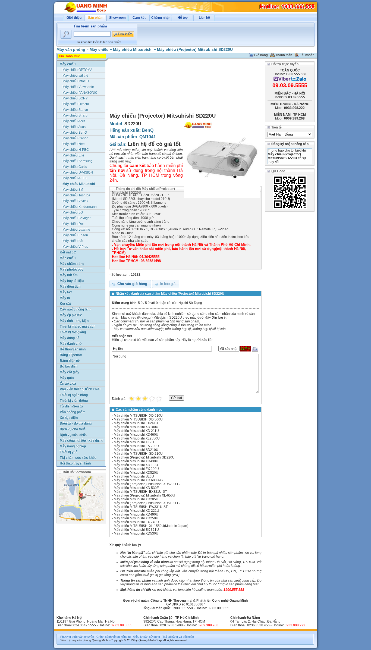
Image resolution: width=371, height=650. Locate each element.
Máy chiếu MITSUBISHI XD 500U (138, 419)
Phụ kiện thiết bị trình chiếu (80, 389)
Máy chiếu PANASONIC (80, 93)
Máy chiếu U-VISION (77, 172)
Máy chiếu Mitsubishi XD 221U (136, 511)
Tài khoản (307, 55)
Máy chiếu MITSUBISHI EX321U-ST (140, 492)
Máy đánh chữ (71, 344)
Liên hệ (204, 18)
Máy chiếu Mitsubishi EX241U (136, 423)
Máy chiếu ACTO (74, 178)
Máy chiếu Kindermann (79, 207)
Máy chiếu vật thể (75, 75)
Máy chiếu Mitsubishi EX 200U (136, 469)
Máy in (65, 298)
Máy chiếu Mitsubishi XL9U (134, 442)
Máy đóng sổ (69, 338)
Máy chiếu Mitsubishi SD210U (136, 450)
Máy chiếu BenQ (74, 132)
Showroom (117, 18)
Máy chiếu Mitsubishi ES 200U (136, 446)
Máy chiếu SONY (75, 98)
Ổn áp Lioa (68, 383)
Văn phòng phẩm (73, 412)
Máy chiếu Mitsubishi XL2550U (137, 438)
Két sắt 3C (68, 252)
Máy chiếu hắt (72, 241)
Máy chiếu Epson (75, 235)
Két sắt (65, 304)
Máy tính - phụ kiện (74, 321)
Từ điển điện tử (71, 406)
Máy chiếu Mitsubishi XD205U (136, 499)
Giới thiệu (74, 18)
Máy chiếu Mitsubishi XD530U (136, 533)
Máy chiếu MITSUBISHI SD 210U (138, 454)
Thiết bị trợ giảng (73, 332)
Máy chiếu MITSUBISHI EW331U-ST (141, 507)
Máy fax (66, 292)
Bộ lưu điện (68, 366)
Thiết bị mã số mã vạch (77, 326)
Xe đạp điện (69, 418)
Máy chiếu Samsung (77, 161)
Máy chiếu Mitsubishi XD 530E (136, 488)
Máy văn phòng (70, 49)
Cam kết (139, 18)
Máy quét (67, 378)
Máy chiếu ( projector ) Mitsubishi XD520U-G (147, 484)
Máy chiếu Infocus (75, 81)
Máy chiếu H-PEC (75, 150)
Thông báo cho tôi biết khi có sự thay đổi (287, 156)
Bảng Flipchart (71, 355)
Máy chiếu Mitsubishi (133, 49)
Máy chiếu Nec (73, 144)
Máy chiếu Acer (73, 121)
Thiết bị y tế (68, 452)
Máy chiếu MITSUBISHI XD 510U (138, 415)
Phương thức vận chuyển (77, 636)
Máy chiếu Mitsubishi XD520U (136, 473)
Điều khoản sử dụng (146, 636)
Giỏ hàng (261, 55)
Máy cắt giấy (69, 372)
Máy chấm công (72, 264)
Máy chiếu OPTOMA (77, 70)
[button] (130, 284)
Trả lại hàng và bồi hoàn (178, 636)
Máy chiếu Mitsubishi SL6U (134, 476)
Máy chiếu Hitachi (75, 104)
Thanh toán (283, 55)
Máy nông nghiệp (73, 446)
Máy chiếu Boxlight (76, 218)
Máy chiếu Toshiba (76, 195)
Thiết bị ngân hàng (74, 395)
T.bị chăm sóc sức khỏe (78, 458)
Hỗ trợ (183, 18)
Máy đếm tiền (70, 286)
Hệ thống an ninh (73, 349)
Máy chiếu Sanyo (75, 110)
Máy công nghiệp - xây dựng (81, 440)
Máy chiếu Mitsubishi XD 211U (136, 431)
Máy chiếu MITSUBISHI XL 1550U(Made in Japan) (151, 526)
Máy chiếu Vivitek (75, 201)
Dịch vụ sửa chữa (73, 435)
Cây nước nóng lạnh (75, 309)
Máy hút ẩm (69, 275)
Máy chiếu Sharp (74, 115)
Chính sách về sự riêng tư (113, 636)
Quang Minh (100, 640)
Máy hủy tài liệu (72, 281)
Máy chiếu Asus (74, 127)
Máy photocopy (71, 269)
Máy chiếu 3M (72, 189)
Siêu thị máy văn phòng (75, 640)
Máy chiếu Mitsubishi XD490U (136, 514)
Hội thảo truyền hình (75, 463)
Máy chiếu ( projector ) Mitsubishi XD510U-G (147, 503)
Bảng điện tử (70, 361)
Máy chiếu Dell (73, 224)
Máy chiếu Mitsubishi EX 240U (136, 522)
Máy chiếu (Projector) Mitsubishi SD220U (195, 49)
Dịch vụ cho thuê (73, 429)
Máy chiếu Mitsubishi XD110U (136, 465)
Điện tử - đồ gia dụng (76, 423)
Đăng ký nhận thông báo (290, 144)
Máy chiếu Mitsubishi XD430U (136, 461)
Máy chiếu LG (72, 212)
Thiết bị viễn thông (74, 401)
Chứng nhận (160, 18)
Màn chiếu (68, 258)
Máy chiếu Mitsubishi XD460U (136, 435)
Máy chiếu (99, 49)
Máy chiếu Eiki (73, 155)
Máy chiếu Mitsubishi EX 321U (136, 530)
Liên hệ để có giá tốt (154, 144)
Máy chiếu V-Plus (75, 247)
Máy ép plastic (71, 315)
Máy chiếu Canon (75, 138)
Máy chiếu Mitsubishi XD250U (136, 518)
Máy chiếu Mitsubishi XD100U (136, 427)
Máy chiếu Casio (74, 167)
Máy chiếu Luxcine (76, 229)
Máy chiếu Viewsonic (78, 87)
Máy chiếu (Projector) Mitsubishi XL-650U (144, 495)
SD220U (132, 123)
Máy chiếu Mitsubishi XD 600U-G (138, 480)
